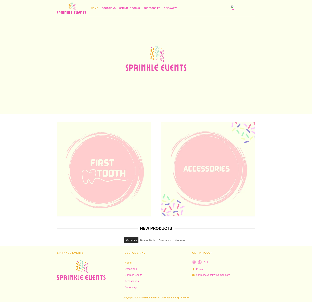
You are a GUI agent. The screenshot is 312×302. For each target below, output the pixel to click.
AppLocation (182, 297)
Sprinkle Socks (129, 8)
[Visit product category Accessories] (208, 169)
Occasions (109, 8)
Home (94, 8)
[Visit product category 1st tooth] (104, 169)
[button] (246, 8)
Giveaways (170, 8)
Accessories (151, 8)
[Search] (240, 8)
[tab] (131, 240)
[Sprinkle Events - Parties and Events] (71, 8)
